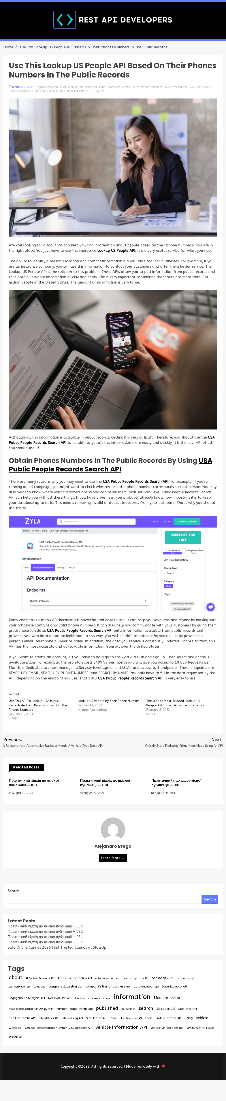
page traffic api (81, 1009)
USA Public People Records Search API (110, 465)
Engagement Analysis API (27, 998)
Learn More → (113, 858)
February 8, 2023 (22, 87)
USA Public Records (46, 91)
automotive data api (107, 978)
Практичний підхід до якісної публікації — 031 (34, 783)
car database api (185, 978)
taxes (114, 1018)
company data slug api (65, 986)
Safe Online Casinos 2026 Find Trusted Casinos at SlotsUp (57, 947)
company (39, 986)
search (146, 1008)
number (62, 1008)
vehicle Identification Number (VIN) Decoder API (58, 1028)
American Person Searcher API (64, 87)
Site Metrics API (48, 1018)
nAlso (175, 998)
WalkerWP (163, 1090)
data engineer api (146, 986)
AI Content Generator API (40, 978)
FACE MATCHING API (59, 998)
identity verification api (87, 998)
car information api (19, 986)
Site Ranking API (72, 1018)
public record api (176, 87)
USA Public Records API (74, 91)
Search (210, 899)
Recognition (128, 1009)
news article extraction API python (31, 1008)
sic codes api (165, 1009)
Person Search (130, 87)
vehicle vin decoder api (167, 1028)
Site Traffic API (96, 1018)
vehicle (202, 1018)
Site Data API (187, 1008)
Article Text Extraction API (75, 978)
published (107, 1008)
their (148, 1018)
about (15, 977)
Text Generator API (131, 1018)
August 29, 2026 (93, 793)
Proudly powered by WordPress (80, 1090)
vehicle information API (121, 1027)
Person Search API (152, 87)
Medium (161, 997)
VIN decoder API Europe (200, 1027)
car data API (162, 978)
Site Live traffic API (22, 1018)
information (132, 997)
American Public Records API (102, 87)
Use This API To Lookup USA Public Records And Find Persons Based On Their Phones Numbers (39, 705)
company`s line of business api (107, 986)
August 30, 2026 (22, 793)
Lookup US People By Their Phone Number (108, 701)
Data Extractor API (174, 986)
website (15, 1036)
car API (144, 978)
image (107, 998)
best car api (130, 978)
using (189, 1018)
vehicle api (15, 1028)
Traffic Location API (168, 1018)
